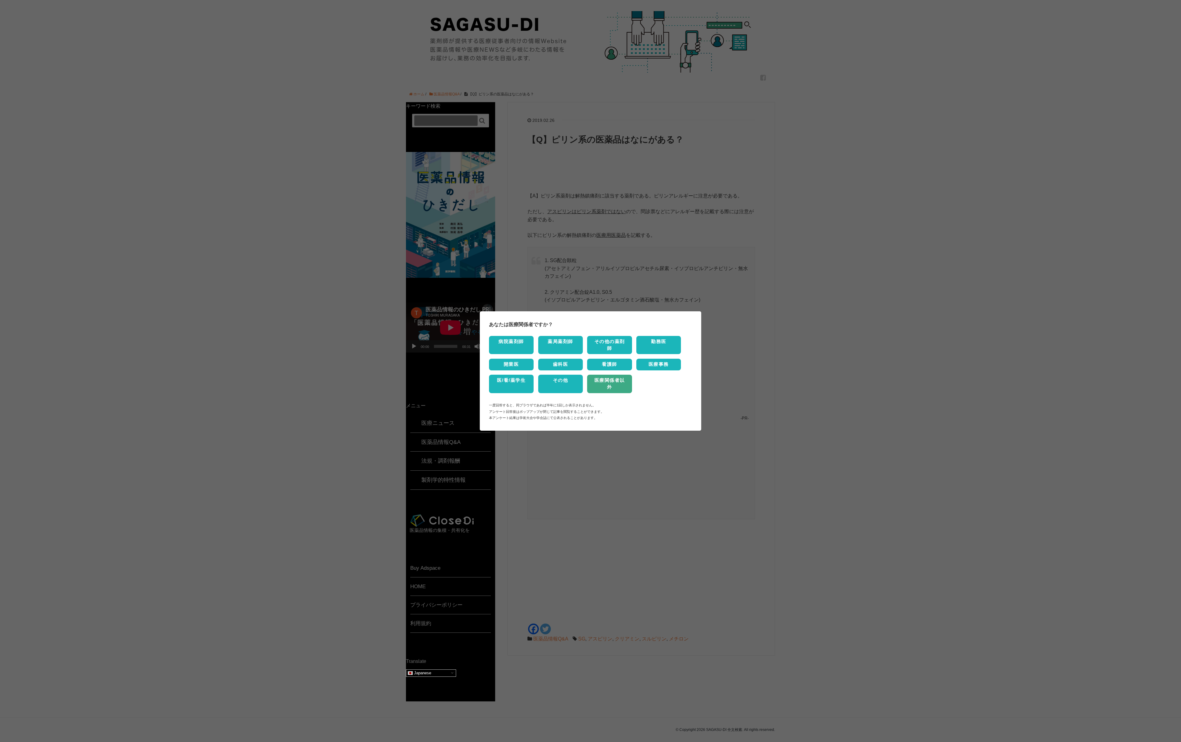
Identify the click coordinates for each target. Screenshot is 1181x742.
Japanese (422, 673)
